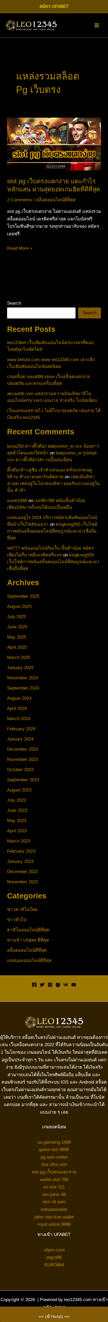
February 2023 (21, 851)
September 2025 (23, 596)
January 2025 (20, 667)
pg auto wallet (54, 1157)
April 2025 (17, 647)
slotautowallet (54, 1209)
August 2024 (19, 698)
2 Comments (19, 199)
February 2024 (21, 728)
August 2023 (19, 790)
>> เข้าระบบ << (54, 1316)
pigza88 (54, 1257)
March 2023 (18, 841)
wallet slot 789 (54, 1179)
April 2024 (17, 708)
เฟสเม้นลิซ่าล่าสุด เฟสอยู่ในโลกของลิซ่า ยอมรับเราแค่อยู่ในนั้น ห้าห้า (53, 483)
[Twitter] (42, 984)
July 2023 (16, 800)
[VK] (65, 984)
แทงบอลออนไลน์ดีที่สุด (29, 960)
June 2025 (17, 626)
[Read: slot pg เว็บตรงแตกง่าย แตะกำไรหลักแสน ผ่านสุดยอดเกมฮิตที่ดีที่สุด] (54, 143)
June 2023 (17, 810)
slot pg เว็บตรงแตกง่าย (54, 1172)
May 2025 (16, 637)
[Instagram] (50, 984)
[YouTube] (73, 984)
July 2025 (16, 616)
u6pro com (54, 1249)
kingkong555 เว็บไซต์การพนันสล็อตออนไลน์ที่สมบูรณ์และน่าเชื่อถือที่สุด (52, 531)
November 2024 (22, 677)
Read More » (19, 248)
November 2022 (22, 881)
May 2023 (16, 820)
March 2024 (18, 718)
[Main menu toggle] (97, 25)
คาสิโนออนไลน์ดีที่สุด (28, 929)
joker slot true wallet (54, 1217)
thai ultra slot (54, 1164)
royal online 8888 (54, 1224)
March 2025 (18, 657)
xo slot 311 (54, 1186)
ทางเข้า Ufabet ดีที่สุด (28, 940)
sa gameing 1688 (54, 1142)
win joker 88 (54, 1194)
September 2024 (23, 688)
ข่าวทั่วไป (16, 919)
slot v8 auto (54, 1201)
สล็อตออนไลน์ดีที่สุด (55, 199)
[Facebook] (34, 984)
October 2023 (20, 769)
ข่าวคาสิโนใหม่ (22, 909)
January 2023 (20, 861)
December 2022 (22, 871)
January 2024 (20, 739)
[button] (54, 6)
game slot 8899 (54, 1149)
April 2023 (17, 830)
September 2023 (23, 779)
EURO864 (54, 1264)
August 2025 (19, 606)
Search (14, 303)
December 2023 (22, 749)
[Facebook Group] (58, 984)
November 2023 (22, 759)
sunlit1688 (17, 500)
